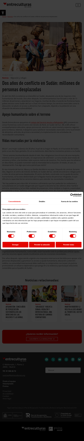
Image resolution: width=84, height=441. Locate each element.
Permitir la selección (42, 245)
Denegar (15, 245)
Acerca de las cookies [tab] (69, 201)
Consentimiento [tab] (14, 201)
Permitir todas (68, 245)
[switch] (32, 236)
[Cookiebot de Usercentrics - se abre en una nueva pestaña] (71, 195)
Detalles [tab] (42, 201)
